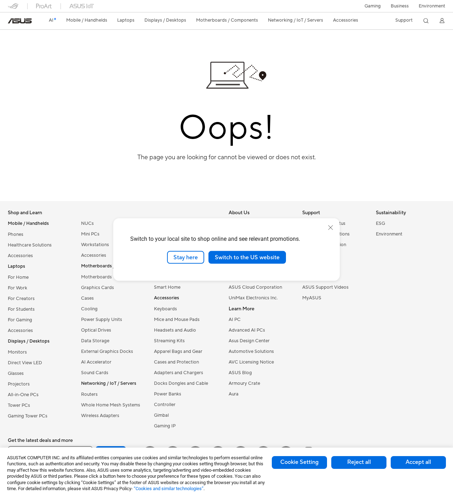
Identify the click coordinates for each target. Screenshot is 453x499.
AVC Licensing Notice (251, 362)
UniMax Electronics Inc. (253, 298)
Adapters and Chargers (178, 373)
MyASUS (311, 298)
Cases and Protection (176, 362)
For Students (21, 309)
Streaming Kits (169, 341)
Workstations (95, 245)
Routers (89, 394)
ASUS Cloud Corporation (255, 287)
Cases (87, 298)
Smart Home (167, 287)
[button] (373, 6)
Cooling (89, 309)
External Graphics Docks (107, 351)
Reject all (359, 462)
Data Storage (95, 341)
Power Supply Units (101, 319)
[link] (20, 20)
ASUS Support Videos (325, 287)
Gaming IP (165, 426)
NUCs (87, 223)
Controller (165, 404)
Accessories (20, 256)
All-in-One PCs (23, 395)
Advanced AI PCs (247, 330)
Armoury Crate (244, 383)
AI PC (235, 319)
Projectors (19, 384)
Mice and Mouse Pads (177, 319)
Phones (15, 234)
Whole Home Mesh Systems (110, 405)
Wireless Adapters (100, 415)
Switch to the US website (247, 257)
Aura (234, 394)
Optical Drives (96, 330)
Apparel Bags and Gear (178, 351)
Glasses (16, 373)
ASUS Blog (240, 373)
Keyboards (165, 309)
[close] (330, 227)
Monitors (17, 352)
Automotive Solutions (251, 351)
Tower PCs (19, 405)
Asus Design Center (249, 341)
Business (400, 6)
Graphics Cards (97, 287)
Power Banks (167, 394)
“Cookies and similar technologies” (168, 488)
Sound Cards (94, 373)
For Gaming (20, 320)
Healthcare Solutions (30, 245)
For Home (18, 277)
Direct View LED (25, 363)
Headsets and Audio (175, 330)
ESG (380, 223)
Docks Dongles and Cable (181, 383)
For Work (17, 288)
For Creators (21, 298)
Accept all (418, 462)
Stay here (185, 257)
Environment (432, 6)
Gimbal (161, 415)
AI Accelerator (96, 362)
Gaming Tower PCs (27, 416)
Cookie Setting (299, 462)
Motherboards (96, 277)
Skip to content (12, 21)
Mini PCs (90, 234)
